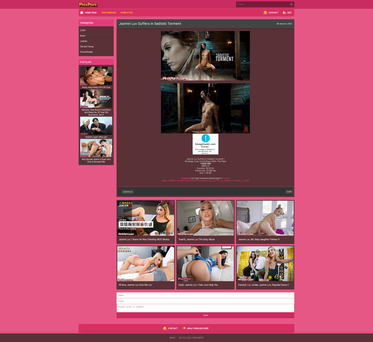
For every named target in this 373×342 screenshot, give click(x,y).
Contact (273, 13)
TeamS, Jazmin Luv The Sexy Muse (196, 239)
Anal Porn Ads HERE (198, 328)
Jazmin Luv (127, 192)
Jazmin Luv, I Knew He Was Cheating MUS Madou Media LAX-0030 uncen (144, 239)
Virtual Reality (86, 52)
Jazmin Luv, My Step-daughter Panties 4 (258, 239)
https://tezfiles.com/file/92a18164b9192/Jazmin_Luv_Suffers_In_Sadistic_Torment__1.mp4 (205, 180)
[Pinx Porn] (96, 4)
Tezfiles (226, 178)
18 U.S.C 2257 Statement (191, 338)
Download (186, 178)
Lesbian (83, 41)
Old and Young (87, 46)
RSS (289, 13)
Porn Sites (127, 13)
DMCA (172, 338)
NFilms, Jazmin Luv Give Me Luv (135, 285)
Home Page (91, 13)
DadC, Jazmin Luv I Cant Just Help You (198, 285)
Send (205, 315)
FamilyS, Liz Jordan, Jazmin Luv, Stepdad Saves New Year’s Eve (263, 285)
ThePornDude (108, 13)
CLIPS (83, 30)
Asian (82, 36)
